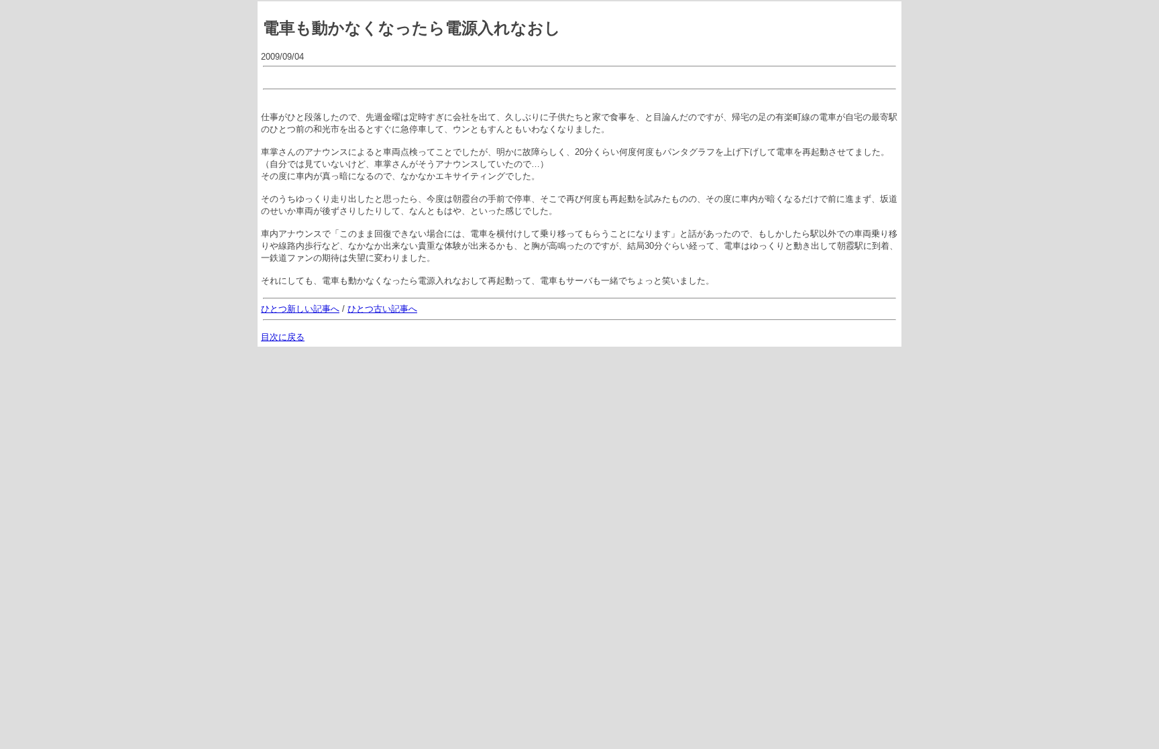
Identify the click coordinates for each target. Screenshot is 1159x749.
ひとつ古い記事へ (382, 309)
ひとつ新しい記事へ (300, 309)
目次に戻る (283, 337)
